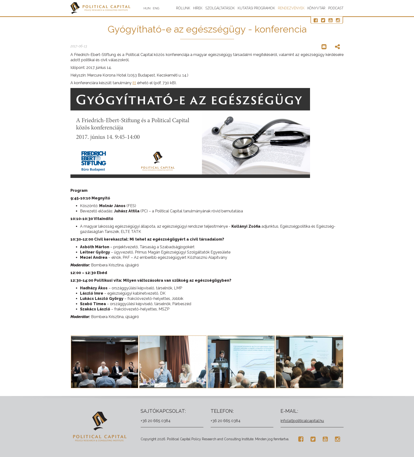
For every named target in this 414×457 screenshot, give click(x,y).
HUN (147, 8)
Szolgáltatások (220, 8)
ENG (156, 8)
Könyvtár (316, 8)
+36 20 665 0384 (156, 420)
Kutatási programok (256, 8)
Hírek (197, 8)
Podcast (336, 8)
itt (134, 83)
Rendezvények (291, 8)
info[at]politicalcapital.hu (302, 420)
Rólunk (183, 8)
